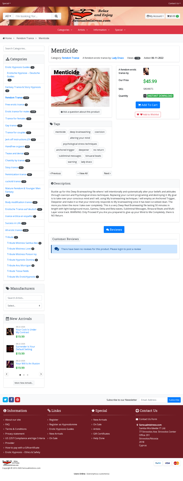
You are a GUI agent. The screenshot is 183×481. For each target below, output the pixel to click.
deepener (84, 149)
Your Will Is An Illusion (28, 363)
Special (5, 3)
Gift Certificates (101, 433)
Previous (56, 173)
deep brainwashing (80, 131)
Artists (81, 29)
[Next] (41, 374)
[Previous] (7, 374)
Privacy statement (14, 433)
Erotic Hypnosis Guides (61, 429)
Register (53, 419)
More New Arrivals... (24, 382)
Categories (63, 29)
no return (98, 149)
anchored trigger (65, 149)
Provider (9, 443)
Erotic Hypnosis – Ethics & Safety (22, 452)
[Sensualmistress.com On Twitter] (5, 399)
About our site (13, 419)
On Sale (53, 438)
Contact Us (174, 3)
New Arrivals (56, 433)
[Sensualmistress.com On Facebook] (11, 399)
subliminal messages (70, 155)
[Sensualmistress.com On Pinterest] (17, 399)
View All (83, 173)
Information (100, 29)
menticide (60, 131)
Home (8, 38)
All (7, 16)
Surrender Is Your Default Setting (25, 348)
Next (107, 173)
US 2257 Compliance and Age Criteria (25, 438)
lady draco (86, 161)
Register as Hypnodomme (63, 424)
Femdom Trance (25, 38)
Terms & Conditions (16, 429)
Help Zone (99, 438)
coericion (100, 131)
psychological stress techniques (80, 143)
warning (72, 161)
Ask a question (81, 111)
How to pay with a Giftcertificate (22, 447)
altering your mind (80, 137)
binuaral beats (93, 155)
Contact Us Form (148, 419)
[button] (155, 16)
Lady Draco (118, 57)
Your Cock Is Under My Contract (26, 331)
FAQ (7, 424)
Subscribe (174, 399)
